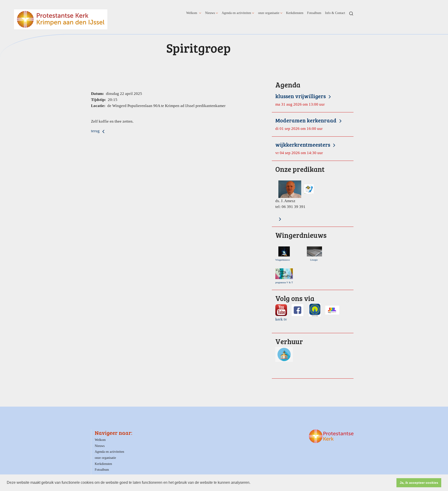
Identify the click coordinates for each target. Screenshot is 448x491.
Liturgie (314, 260)
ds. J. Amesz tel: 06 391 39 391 (300, 187)
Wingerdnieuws (283, 260)
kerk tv (281, 319)
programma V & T (284, 282)
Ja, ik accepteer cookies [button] (419, 482)
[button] (252, 483)
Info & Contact (335, 13)
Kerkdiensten (294, 13)
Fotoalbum (314, 13)
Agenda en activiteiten (236, 13)
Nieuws (210, 13)
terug (96, 131)
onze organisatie (268, 13)
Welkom (192, 13)
